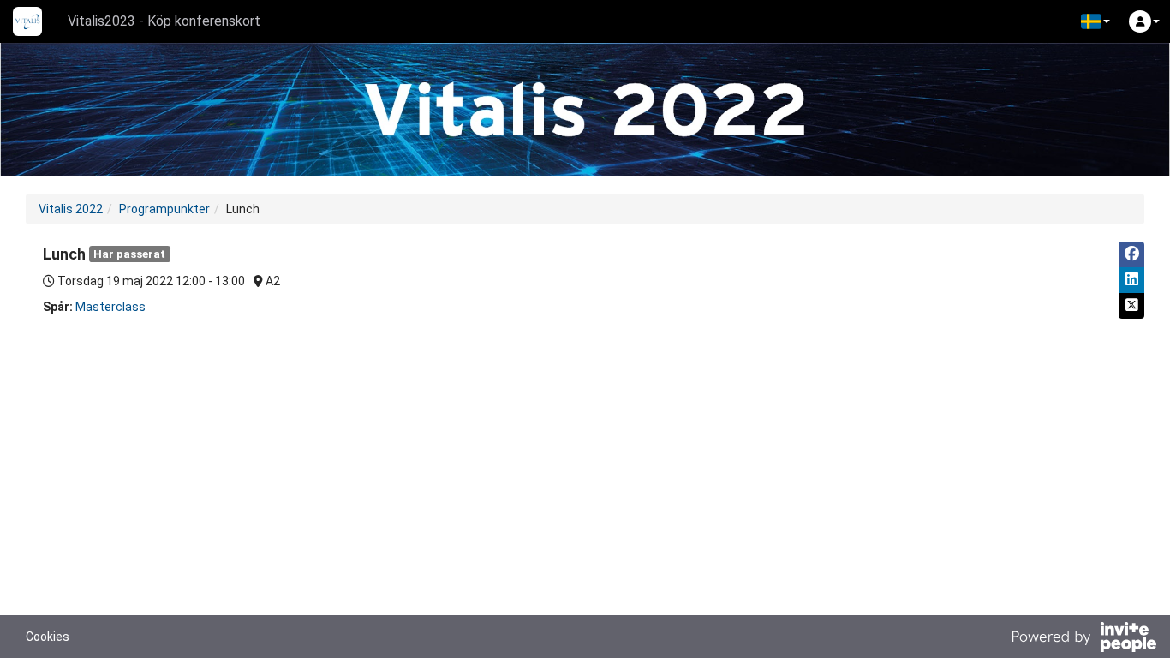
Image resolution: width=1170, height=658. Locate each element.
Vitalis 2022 (71, 209)
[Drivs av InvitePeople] (1083, 639)
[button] (1095, 21)
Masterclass (110, 307)
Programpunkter (164, 209)
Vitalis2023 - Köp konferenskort (164, 21)
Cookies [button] (47, 636)
